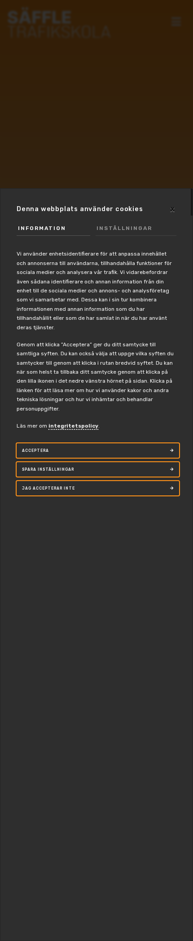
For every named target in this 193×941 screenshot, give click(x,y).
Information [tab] (42, 228)
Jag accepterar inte (48, 488)
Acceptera (35, 450)
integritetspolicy (73, 426)
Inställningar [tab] (124, 228)
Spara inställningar (48, 469)
